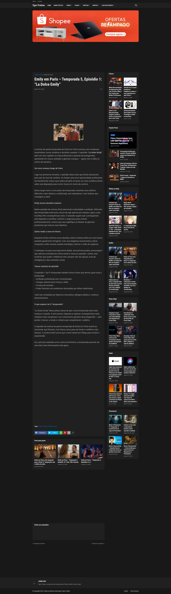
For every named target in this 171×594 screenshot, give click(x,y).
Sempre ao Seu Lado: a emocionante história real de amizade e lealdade (130, 428)
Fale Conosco (134, 591)
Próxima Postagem (98, 543)
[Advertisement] (85, 56)
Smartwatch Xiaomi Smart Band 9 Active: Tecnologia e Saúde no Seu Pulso (130, 113)
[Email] (69, 432)
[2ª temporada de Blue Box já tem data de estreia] (130, 220)
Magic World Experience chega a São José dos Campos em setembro (130, 205)
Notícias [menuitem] (86, 5)
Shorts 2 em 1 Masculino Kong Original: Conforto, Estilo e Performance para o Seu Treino (115, 114)
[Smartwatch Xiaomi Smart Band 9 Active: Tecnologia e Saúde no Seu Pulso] (130, 105)
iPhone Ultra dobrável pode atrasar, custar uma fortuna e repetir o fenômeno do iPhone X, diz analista (115, 397)
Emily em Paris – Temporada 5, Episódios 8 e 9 (91, 461)
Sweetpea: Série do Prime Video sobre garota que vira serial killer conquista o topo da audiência (130, 339)
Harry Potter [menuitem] (58, 5)
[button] (136, 5)
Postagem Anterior (39, 543)
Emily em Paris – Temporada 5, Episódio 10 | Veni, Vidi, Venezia (68, 461)
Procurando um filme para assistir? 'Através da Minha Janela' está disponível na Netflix (128, 154)
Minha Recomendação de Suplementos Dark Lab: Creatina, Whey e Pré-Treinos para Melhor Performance (115, 91)
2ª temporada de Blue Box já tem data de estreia (130, 227)
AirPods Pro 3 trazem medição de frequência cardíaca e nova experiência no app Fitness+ (130, 91)
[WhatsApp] (61, 432)
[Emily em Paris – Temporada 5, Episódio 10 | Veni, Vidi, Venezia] (68, 451)
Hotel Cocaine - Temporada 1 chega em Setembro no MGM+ (128, 177)
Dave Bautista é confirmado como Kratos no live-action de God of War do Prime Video (130, 316)
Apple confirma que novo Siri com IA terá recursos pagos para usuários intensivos (130, 370)
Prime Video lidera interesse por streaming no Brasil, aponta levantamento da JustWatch (115, 339)
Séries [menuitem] (69, 5)
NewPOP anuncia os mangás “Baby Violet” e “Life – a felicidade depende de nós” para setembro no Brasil (115, 229)
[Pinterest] (65, 432)
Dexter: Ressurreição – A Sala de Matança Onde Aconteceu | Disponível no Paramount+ (130, 450)
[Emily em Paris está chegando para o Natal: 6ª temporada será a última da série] (45, 451)
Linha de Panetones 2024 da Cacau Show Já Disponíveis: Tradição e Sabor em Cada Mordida (128, 166)
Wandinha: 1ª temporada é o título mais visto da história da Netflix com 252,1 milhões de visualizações (130, 284)
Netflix (50, 426)
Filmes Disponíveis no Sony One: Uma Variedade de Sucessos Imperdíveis (121, 141)
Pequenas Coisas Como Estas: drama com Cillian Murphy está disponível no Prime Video (114, 316)
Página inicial (38, 74)
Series (55, 426)
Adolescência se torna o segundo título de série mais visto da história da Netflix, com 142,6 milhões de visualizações (115, 284)
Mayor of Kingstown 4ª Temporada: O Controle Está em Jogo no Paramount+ (115, 428)
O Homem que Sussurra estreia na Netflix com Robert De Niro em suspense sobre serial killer (115, 206)
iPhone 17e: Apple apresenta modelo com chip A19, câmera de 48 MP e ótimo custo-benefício (130, 397)
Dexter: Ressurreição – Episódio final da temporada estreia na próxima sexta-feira (115, 449)
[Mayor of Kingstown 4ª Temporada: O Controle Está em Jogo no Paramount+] (115, 419)
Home (34, 1)
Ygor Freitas (38, 5)
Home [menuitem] (49, 5)
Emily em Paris (48, 74)
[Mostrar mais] (73, 432)
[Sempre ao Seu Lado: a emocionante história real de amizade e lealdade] (130, 419)
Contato (40, 1)
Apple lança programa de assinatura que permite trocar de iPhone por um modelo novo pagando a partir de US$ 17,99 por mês (115, 372)
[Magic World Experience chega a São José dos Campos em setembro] (130, 197)
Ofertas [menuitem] (95, 5)
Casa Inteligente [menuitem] (107, 5)
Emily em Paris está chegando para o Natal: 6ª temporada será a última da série (44, 462)
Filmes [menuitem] (77, 5)
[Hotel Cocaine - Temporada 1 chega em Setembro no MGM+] (114, 178)
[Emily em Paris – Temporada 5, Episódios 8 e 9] (92, 451)
